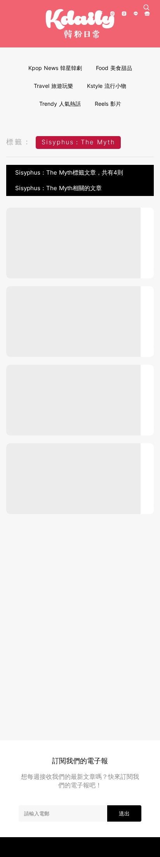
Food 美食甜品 (114, 68)
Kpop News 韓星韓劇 (55, 68)
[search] (146, 7)
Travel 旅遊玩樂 (53, 85)
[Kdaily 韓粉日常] (80, 24)
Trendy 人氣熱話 (60, 103)
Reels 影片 (108, 103)
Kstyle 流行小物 (106, 85)
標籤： (19, 142)
